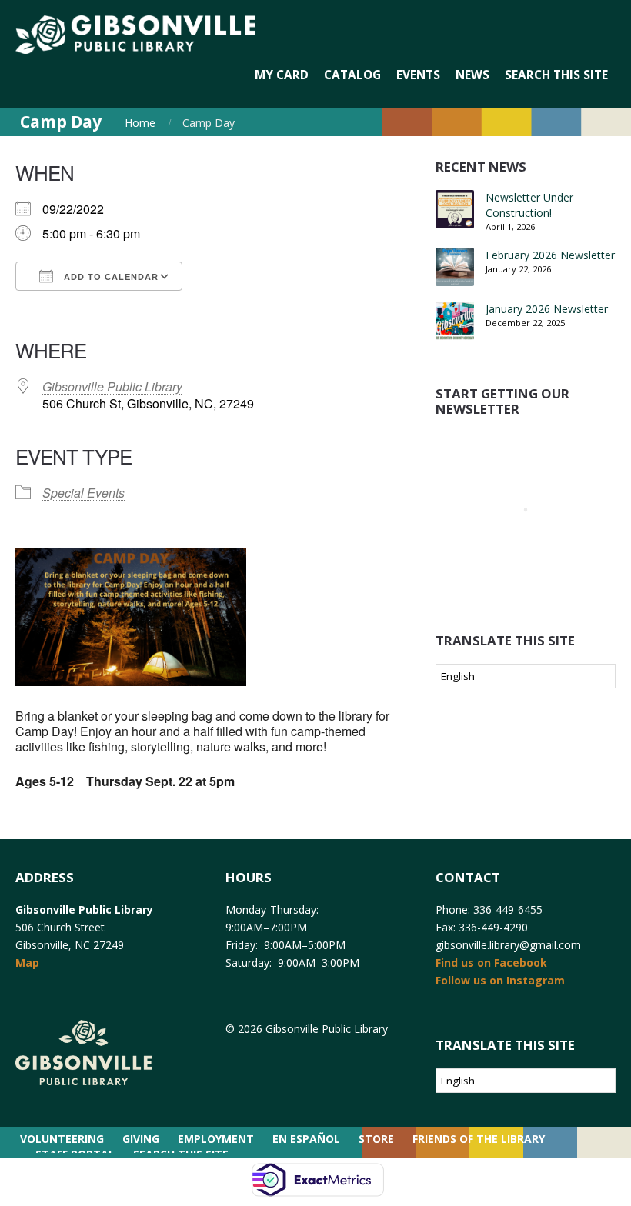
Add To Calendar (110, 277)
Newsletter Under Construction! (529, 205)
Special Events (83, 492)
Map (27, 962)
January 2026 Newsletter (547, 309)
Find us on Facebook (491, 962)
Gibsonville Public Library (112, 386)
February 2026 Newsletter (550, 255)
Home (140, 122)
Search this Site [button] (556, 75)
